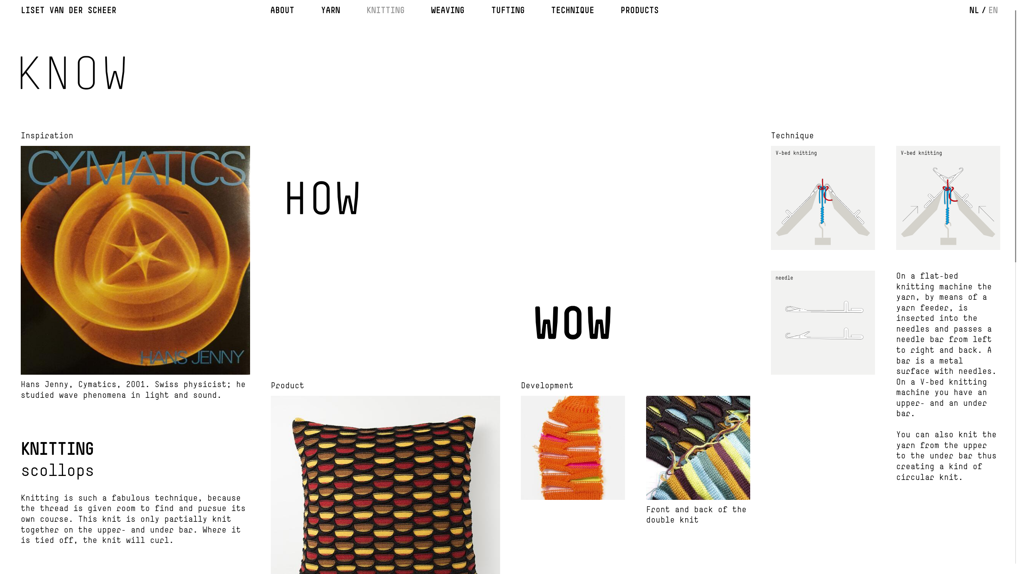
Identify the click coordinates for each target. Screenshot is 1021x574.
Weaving (448, 10)
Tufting (508, 10)
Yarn (330, 10)
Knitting (386, 10)
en (993, 10)
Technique (572, 10)
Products (640, 10)
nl (974, 10)
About (282, 10)
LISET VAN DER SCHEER (68, 10)
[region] (510, 287)
